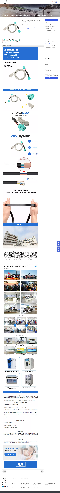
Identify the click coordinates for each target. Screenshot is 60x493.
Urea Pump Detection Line (25, 487)
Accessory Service (49, 28)
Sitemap (49, 491)
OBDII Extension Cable (48, 484)
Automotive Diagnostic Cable (37, 480)
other (46, 480)
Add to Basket (28, 30)
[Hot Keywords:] (56, 2)
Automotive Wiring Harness (50, 32)
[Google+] (4, 486)
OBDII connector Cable (49, 43)
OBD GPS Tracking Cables (37, 483)
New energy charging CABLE (25, 483)
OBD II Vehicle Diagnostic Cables (50, 483)
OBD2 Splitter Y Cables (24, 484)
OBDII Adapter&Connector (50, 41)
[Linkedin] (3, 486)
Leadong (56, 491)
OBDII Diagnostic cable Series (50, 45)
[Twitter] (5, 486)
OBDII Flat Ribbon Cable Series (50, 49)
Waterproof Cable (35, 487)
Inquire (28, 28)
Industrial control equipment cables (51, 37)
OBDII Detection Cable (36, 484)
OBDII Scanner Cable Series (50, 51)
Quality (13, 484)
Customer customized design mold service (51, 24)
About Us (13, 483)
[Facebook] (7, 486)
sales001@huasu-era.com (50, 71)
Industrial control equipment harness (51, 39)
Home (12, 480)
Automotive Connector (24, 480)
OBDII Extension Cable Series (50, 47)
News (12, 487)
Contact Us (51, 77)
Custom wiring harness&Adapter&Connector (51, 22)
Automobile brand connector (50, 30)
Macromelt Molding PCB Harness (51, 26)
